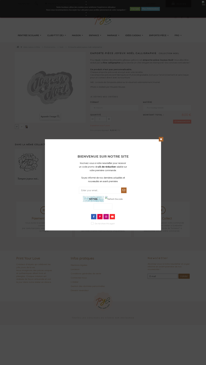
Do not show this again (105, 223)
